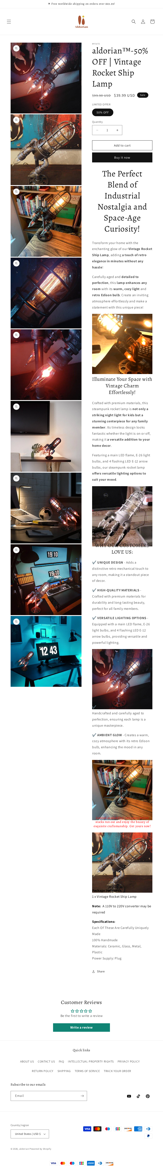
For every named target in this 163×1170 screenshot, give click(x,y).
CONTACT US (46, 1061)
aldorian (24, 1148)
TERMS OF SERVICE (87, 1071)
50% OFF (103, 112)
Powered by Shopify (40, 1148)
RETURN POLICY (42, 1071)
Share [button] (101, 971)
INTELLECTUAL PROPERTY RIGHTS (91, 1061)
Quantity (97, 122)
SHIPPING (64, 1071)
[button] (9, 21)
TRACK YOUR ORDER (117, 1071)
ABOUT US (27, 1061)
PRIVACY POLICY (129, 1061)
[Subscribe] (82, 1096)
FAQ (61, 1061)
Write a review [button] (81, 1027)
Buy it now (122, 157)
